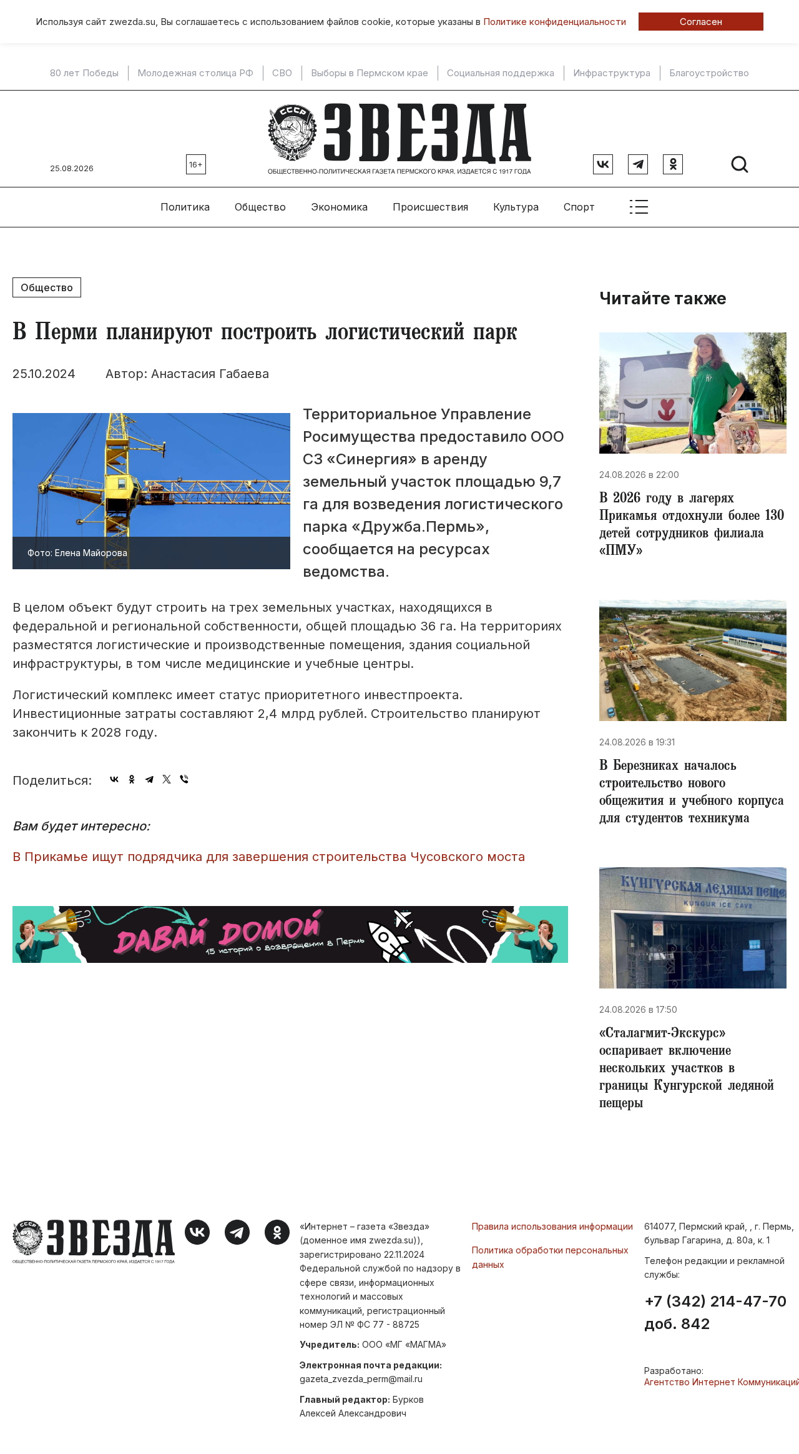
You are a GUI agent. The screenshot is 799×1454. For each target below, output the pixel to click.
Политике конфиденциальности (554, 21)
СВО (282, 73)
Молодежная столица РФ (195, 73)
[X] (166, 779)
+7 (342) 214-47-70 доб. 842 (715, 1313)
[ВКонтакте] (114, 779)
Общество (260, 207)
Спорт (579, 207)
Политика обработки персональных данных (550, 1257)
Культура (516, 207)
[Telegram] (149, 779)
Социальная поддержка (500, 73)
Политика (185, 207)
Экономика (339, 207)
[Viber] (184, 779)
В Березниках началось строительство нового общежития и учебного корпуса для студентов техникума (691, 794)
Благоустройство (709, 73)
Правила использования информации (552, 1226)
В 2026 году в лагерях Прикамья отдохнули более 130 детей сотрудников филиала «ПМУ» (691, 526)
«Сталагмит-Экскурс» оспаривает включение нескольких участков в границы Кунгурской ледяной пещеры (686, 1069)
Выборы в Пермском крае (369, 73)
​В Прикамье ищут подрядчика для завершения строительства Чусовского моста (268, 856)
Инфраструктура (611, 73)
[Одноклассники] (131, 779)
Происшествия (430, 207)
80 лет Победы (84, 73)
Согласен (701, 21)
